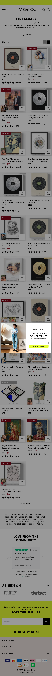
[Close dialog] (49, 325)
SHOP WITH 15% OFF (38, 346)
